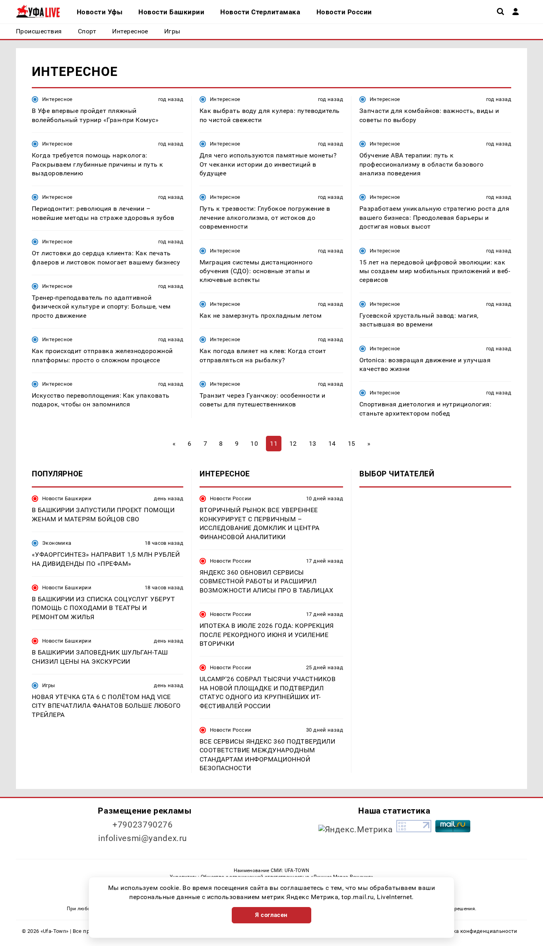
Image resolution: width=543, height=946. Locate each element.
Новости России (230, 498)
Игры (48, 685)
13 (312, 443)
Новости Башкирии (66, 498)
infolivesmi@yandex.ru (142, 838)
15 (351, 443)
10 (254, 443)
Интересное (57, 99)
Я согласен (271, 915)
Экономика (56, 543)
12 (293, 443)
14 (332, 443)
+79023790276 (142, 824)
